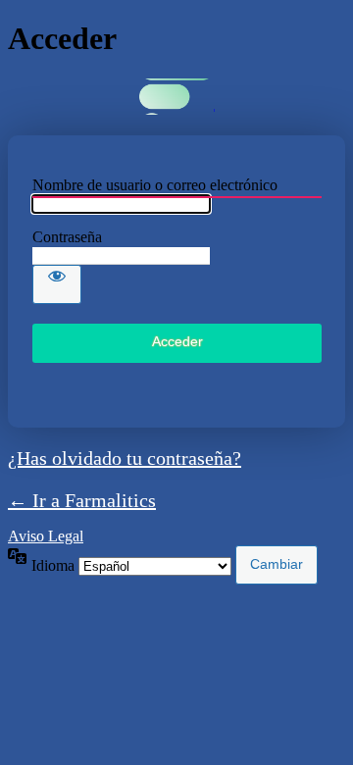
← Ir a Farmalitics (82, 500)
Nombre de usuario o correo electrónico (154, 185)
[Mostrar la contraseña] (56, 284)
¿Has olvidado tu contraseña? (124, 458)
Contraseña (67, 237)
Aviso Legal (45, 536)
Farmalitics (177, 96)
